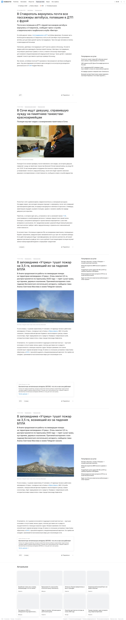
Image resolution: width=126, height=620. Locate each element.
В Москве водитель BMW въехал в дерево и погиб (93, 266)
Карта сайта (120, 618)
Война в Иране (34, 6)
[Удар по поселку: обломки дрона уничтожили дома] (51, 605)
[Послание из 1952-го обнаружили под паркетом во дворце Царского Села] (28, 605)
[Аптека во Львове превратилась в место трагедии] (75, 582)
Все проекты (18, 618)
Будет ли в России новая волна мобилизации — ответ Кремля (95, 278)
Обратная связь (113, 618)
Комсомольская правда (30, 106)
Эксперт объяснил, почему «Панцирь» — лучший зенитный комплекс (93, 262)
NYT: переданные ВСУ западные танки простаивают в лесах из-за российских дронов (95, 68)
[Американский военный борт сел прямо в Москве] (98, 582)
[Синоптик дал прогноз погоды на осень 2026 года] (75, 605)
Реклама (12, 618)
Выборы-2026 (23, 6)
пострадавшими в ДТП (40, 35)
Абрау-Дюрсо (53, 331)
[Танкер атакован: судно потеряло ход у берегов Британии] (98, 605)
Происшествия (38, 10)
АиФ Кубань (30, 10)
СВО (42, 6)
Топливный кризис (52, 6)
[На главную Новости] (7, 2)
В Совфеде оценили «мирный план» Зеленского (95, 71)
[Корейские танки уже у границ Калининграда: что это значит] (28, 582)
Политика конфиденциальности (89, 618)
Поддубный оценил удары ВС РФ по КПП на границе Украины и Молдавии (93, 270)
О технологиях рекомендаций (75, 618)
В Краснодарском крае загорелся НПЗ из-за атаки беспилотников (94, 274)
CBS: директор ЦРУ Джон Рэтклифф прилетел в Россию (95, 64)
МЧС (27, 352)
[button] (45, 141)
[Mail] (2, 2)
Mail (2, 618)
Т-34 (64, 216)
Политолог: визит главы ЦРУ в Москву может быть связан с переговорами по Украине (94, 59)
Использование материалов (103, 618)
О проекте (65, 618)
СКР (30, 65)
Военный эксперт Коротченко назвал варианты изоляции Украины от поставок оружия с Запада (94, 74)
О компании (6, 618)
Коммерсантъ (28, 258)
